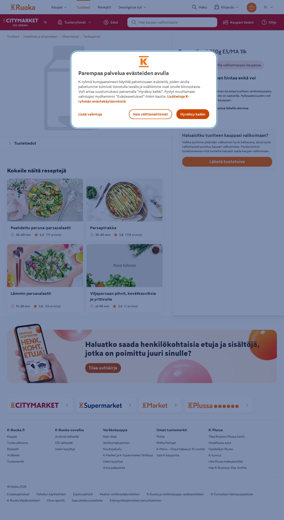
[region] (144, 89)
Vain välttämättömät (150, 114)
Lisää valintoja (90, 114)
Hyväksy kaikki (192, 114)
